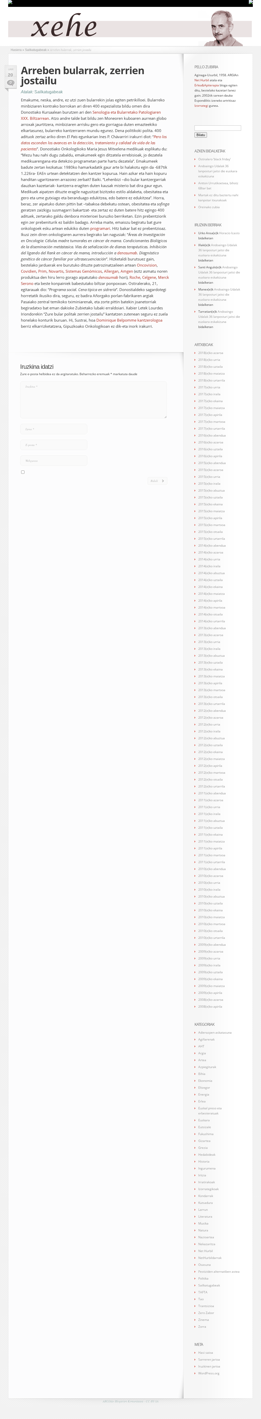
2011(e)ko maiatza (211, 841)
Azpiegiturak (207, 1067)
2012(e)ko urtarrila (211, 786)
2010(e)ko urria (209, 883)
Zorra (202, 1326)
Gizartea (204, 1141)
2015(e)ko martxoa (211, 525)
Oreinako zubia (209, 207)
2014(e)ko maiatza (211, 594)
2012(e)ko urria (209, 724)
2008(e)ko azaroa (210, 999)
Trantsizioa (206, 1306)
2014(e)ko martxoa (211, 607)
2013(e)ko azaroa (210, 635)
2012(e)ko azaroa (210, 717)
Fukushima (206, 1134)
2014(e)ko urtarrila (211, 621)
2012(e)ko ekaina (210, 752)
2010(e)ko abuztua (211, 896)
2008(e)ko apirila (210, 1006)
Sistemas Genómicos (84, 271)
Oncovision (147, 265)
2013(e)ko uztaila (210, 662)
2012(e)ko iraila (209, 731)
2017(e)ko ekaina (210, 401)
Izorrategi (201, 105)
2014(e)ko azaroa (210, 552)
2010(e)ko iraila (209, 889)
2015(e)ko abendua (212, 463)
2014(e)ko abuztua (211, 573)
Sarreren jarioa (209, 1359)
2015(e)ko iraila (209, 483)
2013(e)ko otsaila (210, 697)
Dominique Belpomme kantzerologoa (129, 320)
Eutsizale (204, 1127)
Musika (203, 1223)
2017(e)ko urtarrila (211, 428)
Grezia (203, 1148)
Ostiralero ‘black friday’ (214, 159)
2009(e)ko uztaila (210, 972)
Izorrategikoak (208, 1189)
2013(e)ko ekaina (210, 669)
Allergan (111, 271)
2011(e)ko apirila (210, 848)
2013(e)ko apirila (210, 683)
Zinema (203, 1320)
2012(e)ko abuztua (211, 738)
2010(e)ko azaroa (210, 876)
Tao (201, 1299)
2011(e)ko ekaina (210, 834)
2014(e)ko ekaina (210, 587)
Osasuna (204, 1265)
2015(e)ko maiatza (211, 511)
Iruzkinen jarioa (209, 1366)
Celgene (149, 277)
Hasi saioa (205, 1352)
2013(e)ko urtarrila (211, 704)
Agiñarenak (206, 1039)
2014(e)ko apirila (210, 600)
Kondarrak (205, 1196)
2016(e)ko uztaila (210, 449)
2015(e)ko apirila (210, 518)
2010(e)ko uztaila (210, 903)
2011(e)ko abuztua (211, 821)
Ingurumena (207, 1168)
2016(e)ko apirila (210, 456)
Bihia (201, 1074)
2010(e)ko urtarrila (211, 938)
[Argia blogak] (251, 3)
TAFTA (202, 1292)
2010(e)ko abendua (212, 869)
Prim (42, 271)
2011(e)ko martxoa (211, 855)
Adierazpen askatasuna (215, 1032)
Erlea (202, 1101)
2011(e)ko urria (209, 807)
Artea (202, 1060)
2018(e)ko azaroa (210, 353)
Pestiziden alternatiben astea (219, 1271)
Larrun (203, 1209)
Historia (204, 1161)
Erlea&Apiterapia (206, 85)
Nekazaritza (206, 1244)
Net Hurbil (201, 80)
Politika (203, 1278)
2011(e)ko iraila (209, 814)
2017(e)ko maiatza (211, 408)
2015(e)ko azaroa (210, 470)
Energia (203, 1094)
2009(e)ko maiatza (211, 986)
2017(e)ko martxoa (211, 421)
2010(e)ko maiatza (211, 917)
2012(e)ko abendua (212, 710)
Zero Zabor (206, 1313)
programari (100, 228)
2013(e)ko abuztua (211, 655)
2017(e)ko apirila (210, 415)
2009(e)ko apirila (210, 993)
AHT (201, 1046)
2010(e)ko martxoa (211, 924)
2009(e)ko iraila (209, 965)
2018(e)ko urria (209, 360)
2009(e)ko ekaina (210, 979)
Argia (202, 1053)
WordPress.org (208, 1373)
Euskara (204, 1120)
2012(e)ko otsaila (210, 779)
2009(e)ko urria (209, 958)
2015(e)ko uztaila (210, 497)
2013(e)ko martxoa (211, 690)
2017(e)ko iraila (209, 394)
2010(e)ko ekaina (210, 910)
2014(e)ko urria (209, 559)
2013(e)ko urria (209, 642)
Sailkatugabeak (48, 92)
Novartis (56, 271)
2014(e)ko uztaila (210, 580)
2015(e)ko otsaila (210, 532)
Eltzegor (204, 1087)
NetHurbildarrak (209, 1258)
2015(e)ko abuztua (211, 490)
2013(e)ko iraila (209, 649)
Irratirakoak (206, 1182)
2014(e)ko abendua (212, 545)
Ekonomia (205, 1081)
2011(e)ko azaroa (210, 800)
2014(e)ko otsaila (210, 614)
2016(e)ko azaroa (210, 442)
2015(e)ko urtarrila (211, 538)
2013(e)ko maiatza (211, 676)
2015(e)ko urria (209, 477)
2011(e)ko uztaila (210, 827)
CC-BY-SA (152, 1401)
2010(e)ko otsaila (210, 931)
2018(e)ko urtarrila (211, 380)
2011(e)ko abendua (212, 793)
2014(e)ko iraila (209, 566)
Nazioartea (206, 1237)
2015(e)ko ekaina (210, 504)
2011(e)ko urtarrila (211, 862)
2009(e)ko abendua (212, 944)
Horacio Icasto (229, 233)
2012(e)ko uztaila (210, 745)
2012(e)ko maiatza (211, 759)
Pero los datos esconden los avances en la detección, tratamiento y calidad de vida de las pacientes (94, 142)
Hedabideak (206, 1154)
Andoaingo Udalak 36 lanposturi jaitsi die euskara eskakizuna (217, 171)
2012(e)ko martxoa (211, 772)
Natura (203, 1230)
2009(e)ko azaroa (210, 951)
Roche (134, 277)
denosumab (127, 252)
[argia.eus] (10, 3)
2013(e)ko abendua (212, 628)
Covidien (28, 271)
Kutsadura (205, 1203)
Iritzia (202, 1175)
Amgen (127, 271)
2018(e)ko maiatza (211, 373)
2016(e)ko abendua (212, 435)
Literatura (205, 1216)
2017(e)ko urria (209, 387)
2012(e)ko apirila (210, 766)
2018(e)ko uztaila (210, 366)
